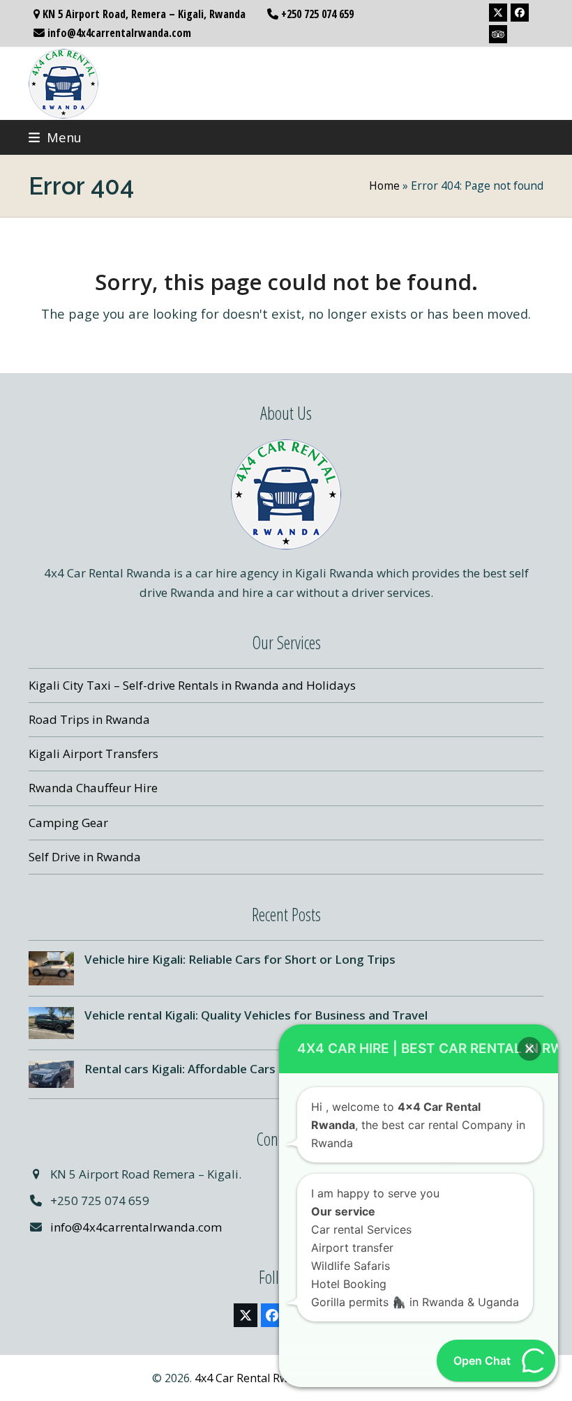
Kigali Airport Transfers (93, 753)
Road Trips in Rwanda (89, 719)
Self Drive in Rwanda (85, 857)
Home (384, 185)
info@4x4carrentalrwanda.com (136, 1227)
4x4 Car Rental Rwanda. (255, 1378)
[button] (55, 137)
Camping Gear (68, 823)
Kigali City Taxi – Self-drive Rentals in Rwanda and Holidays (192, 685)
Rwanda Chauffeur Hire (93, 788)
